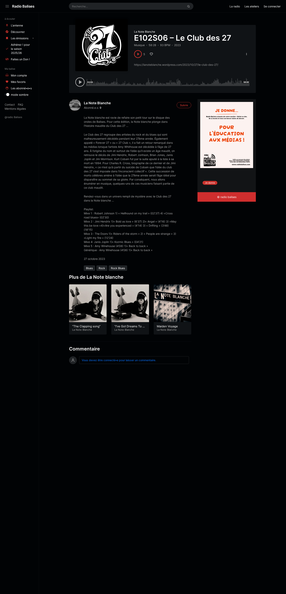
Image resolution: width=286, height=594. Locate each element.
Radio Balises (23, 6)
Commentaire (84, 349)
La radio (235, 6)
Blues (89, 268)
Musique (139, 45)
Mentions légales (15, 108)
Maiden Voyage (167, 326)
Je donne (210, 182)
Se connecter (272, 6)
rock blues (118, 268)
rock (102, 268)
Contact (10, 104)
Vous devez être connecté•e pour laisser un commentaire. (119, 360)
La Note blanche (97, 103)
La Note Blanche (144, 31)
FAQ (20, 104)
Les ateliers (252, 6)
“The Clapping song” (86, 326)
